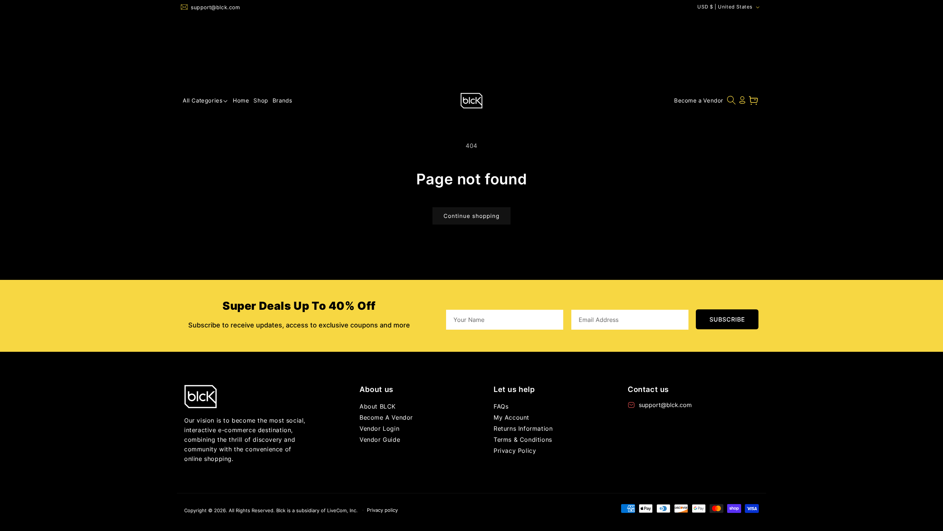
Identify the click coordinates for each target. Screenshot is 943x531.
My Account (511, 417)
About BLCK (378, 406)
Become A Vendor (386, 417)
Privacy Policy (515, 450)
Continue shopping (471, 215)
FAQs (501, 406)
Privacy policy (382, 510)
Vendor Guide (380, 439)
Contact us (648, 389)
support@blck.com (215, 7)
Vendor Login (379, 428)
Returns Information (523, 428)
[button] (205, 100)
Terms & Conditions (523, 439)
